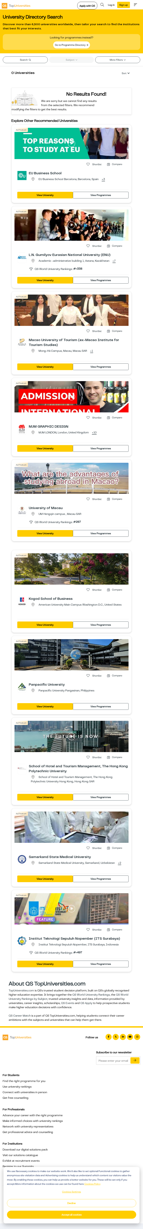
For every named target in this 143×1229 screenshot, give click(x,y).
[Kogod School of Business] (22, 601)
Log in (111, 4)
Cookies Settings (71, 1191)
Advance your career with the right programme (33, 1115)
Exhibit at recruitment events (21, 1161)
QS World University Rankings (91, 994)
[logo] (16, 5)
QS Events (67, 1003)
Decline (71, 1203)
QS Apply (86, 1003)
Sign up (123, 4)
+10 (94, 433)
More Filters (116, 59)
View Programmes (101, 195)
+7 (114, 261)
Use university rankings (17, 1086)
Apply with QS (87, 5)
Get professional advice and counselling (28, 1132)
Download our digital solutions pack (25, 1149)
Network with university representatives (28, 1126)
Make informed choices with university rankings (33, 1121)
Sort (124, 73)
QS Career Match (20, 1015)
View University (45, 195)
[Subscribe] (135, 1060)
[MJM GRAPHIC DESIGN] (22, 428)
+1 (91, 351)
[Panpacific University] (22, 686)
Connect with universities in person (25, 1092)
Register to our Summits (18, 1166)
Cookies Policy (92, 1183)
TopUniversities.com (21, 990)
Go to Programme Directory (70, 45)
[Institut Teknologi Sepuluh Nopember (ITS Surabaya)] (22, 940)
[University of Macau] (22, 510)
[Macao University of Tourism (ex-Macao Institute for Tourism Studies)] (22, 342)
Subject (70, 59)
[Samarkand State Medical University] (22, 859)
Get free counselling (15, 1098)
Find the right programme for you (24, 1081)
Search (24, 59)
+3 (103, 179)
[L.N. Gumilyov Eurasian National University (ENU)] (22, 257)
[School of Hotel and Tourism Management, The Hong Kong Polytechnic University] (22, 768)
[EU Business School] (22, 175)
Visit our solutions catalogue (20, 1155)
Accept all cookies (72, 1214)
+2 (119, 863)
